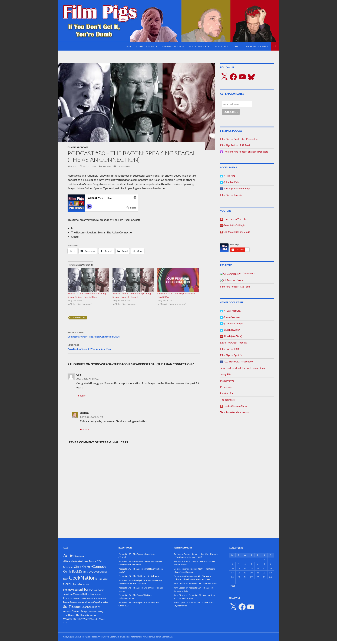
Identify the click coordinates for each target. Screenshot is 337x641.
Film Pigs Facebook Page (236, 188)
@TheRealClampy (233, 323)
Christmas (68, 567)
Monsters (101, 598)
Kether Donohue (91, 593)
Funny (65, 579)
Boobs (92, 561)
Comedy (99, 566)
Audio (73, 166)
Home (129, 46)
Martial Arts (92, 598)
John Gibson (179, 583)
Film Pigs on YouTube (235, 218)
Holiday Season (72, 589)
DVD (91, 571)
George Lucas (102, 579)
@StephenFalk (231, 182)
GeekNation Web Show (173, 46)
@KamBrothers (231, 317)
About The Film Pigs (256, 46)
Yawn (87, 618)
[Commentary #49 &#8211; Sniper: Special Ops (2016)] (178, 280)
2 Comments (123, 166)
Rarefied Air (226, 393)
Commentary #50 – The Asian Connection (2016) (94, 334)
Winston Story (71, 618)
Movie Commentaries (199, 46)
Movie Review (70, 602)
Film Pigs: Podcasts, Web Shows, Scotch (98, 636)
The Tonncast (227, 399)
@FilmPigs (229, 175)
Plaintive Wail (227, 380)
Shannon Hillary (91, 606)
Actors (80, 556)
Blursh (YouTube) (232, 336)
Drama (83, 571)
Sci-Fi (67, 606)
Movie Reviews (222, 46)
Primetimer (226, 386)
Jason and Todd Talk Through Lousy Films (242, 367)
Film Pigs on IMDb (230, 348)
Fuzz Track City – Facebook (238, 361)
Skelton (84, 412)
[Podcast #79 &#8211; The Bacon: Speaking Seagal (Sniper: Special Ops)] (88, 280)
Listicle (67, 598)
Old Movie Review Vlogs (236, 231)
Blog (236, 46)
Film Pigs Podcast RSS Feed (235, 145)
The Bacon (69, 615)
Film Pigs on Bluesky (231, 194)
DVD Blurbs (99, 572)
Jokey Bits (225, 374)
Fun (105, 572)
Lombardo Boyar (79, 598)
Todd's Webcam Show (235, 405)
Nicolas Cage (91, 602)
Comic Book (71, 571)
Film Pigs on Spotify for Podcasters (239, 138)
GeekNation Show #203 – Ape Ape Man (89, 347)
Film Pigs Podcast (145, 46)
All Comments (247, 273)
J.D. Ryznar (99, 590)
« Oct (232, 585)
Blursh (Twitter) (231, 329)
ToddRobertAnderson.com (234, 412)
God (78, 374)
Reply (83, 395)
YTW (65, 622)
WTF (81, 619)
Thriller (80, 615)
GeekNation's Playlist (234, 225)
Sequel (76, 607)
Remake (103, 602)
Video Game (90, 615)
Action (69, 555)
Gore (66, 584)
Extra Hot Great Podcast (233, 342)
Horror (88, 589)
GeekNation (82, 577)
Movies (81, 602)
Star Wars (67, 611)
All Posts (238, 280)
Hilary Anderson (80, 584)
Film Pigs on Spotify (231, 355)
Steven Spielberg (96, 611)
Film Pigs (106, 166)
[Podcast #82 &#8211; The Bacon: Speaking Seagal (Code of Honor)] (133, 280)
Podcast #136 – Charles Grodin (203, 583)
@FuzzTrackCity (232, 310)
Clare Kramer (83, 567)
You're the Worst (97, 619)
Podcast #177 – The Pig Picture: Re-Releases (138, 576)
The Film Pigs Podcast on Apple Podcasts (245, 151)
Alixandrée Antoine (75, 561)
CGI (99, 561)
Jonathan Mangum (72, 594)
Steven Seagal (78, 317)
